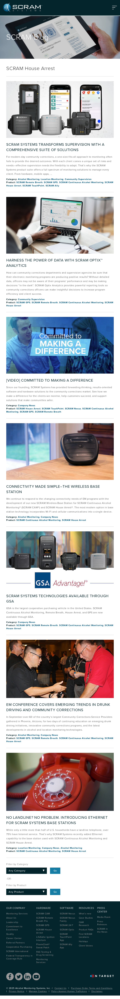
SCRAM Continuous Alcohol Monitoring (81, 182)
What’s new (85, 913)
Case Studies (86, 918)
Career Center (14, 938)
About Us (11, 918)
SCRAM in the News (102, 930)
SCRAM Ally (52, 185)
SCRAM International (17, 951)
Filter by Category (17, 864)
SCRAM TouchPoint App (66, 937)
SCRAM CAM (43, 913)
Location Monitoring (52, 179)
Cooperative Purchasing (19, 947)
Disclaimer (97, 991)
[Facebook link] (10, 976)
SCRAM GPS (51, 182)
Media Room (103, 917)
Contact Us (60, 988)
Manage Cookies (38, 991)
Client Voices (86, 945)
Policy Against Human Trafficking (69, 991)
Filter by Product (16, 885)
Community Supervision (78, 179)
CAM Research (84, 924)
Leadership (12, 922)
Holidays (83, 941)
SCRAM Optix (67, 929)
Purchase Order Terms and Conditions (91, 988)
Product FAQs (86, 929)
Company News (26, 405)
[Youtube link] (36, 976)
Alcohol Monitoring (28, 179)
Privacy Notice (16, 991)
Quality (10, 934)
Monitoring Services (17, 913)
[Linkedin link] (27, 976)
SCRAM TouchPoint (33, 185)
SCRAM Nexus (73, 408)
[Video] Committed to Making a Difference (49, 380)
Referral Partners (15, 942)
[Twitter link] (18, 976)
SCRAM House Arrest (28, 408)
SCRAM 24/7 (66, 925)
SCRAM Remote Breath (29, 182)
